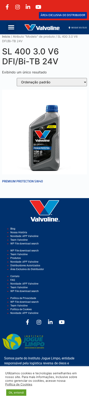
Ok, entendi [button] (16, 392)
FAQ (12, 280)
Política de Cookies (21, 309)
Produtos (15, 258)
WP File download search (24, 243)
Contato (14, 276)
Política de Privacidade (23, 298)
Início (6, 36)
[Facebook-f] (7, 7)
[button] (11, 27)
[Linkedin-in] (28, 7)
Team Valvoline (19, 239)
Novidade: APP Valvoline (24, 236)
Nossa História (18, 232)
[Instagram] (17, 7)
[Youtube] (38, 7)
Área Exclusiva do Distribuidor (27, 269)
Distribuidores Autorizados (25, 265)
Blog (12, 228)
